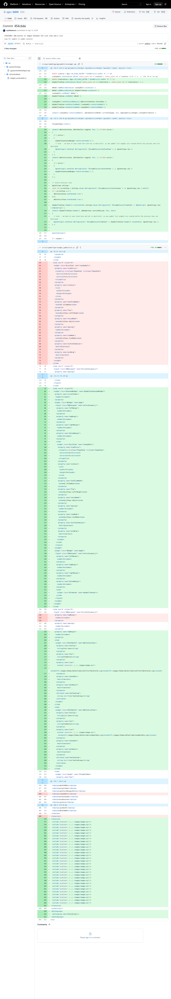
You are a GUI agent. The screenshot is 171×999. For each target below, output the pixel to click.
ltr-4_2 (28, 44)
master (10, 43)
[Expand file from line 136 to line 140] (42, 118)
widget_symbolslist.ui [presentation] (18, 78)
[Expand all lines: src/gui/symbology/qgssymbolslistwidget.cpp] (82, 64)
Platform (14, 4)
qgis (9, 12)
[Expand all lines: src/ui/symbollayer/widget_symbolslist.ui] (80, 247)
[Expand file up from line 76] (42, 377)
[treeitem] (17, 70)
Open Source (55, 4)
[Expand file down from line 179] (42, 241)
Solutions (26, 4)
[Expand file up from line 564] (42, 782)
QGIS (16, 12)
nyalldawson (11, 30)
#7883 (17, 43)
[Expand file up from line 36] (42, 251)
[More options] (165, 64)
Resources (40, 4)
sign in (88, 937)
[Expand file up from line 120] (42, 68)
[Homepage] (5, 4)
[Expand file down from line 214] (42, 780)
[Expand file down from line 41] (42, 374)
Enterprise (69, 4)
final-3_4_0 (39, 44)
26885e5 (147, 43)
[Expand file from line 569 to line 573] (42, 805)
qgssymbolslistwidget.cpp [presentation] (20, 71)
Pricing (82, 4)
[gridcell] (102, 68)
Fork (145, 12)
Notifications (131, 12)
